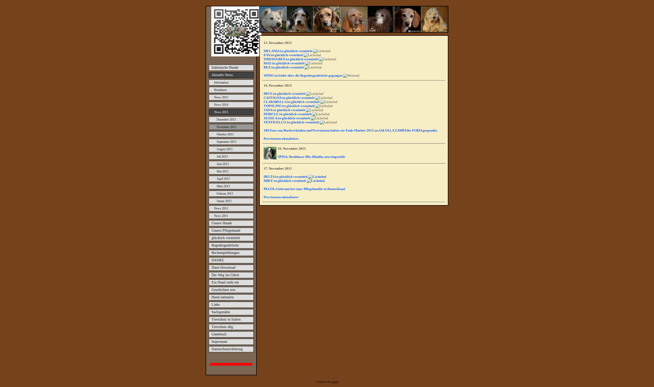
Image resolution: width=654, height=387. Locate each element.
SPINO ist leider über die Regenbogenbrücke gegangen (303, 75)
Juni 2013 (223, 164)
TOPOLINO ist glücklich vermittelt (289, 106)
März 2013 (223, 186)
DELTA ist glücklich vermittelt (286, 177)
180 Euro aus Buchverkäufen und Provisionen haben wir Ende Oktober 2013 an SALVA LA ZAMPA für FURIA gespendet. (351, 130)
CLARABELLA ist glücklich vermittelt (292, 102)
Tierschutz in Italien (226, 319)
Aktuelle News (222, 75)
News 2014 (221, 105)
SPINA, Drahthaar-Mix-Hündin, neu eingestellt (311, 157)
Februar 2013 (225, 193)
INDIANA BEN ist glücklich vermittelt (291, 59)
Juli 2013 (222, 156)
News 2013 (221, 112)
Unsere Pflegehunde (226, 230)
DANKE (218, 260)
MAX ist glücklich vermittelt (284, 63)
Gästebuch (219, 334)
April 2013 (223, 179)
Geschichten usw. (224, 290)
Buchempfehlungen (225, 253)
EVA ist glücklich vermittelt (283, 55)
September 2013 (226, 142)
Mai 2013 (222, 171)
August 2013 (224, 149)
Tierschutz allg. (223, 327)
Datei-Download (223, 267)
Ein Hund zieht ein (225, 282)
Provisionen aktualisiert (281, 138)
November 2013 (226, 127)
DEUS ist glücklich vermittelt (285, 94)
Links (216, 305)
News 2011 (221, 216)
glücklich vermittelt (226, 238)
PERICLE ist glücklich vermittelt (288, 114)
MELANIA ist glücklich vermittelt (288, 51)
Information (221, 82)
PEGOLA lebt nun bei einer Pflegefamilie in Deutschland (304, 189)
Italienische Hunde (225, 67)
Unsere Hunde (222, 223)
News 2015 (221, 97)
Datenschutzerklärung (227, 349)
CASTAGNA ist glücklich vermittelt (289, 98)
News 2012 (221, 208)
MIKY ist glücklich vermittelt (285, 181)
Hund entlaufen (223, 297)
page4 (334, 381)
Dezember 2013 (226, 119)
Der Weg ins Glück (225, 275)
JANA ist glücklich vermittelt (284, 110)
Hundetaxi (220, 90)
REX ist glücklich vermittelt (284, 67)
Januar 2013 (224, 201)
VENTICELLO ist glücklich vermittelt (291, 122)
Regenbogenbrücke (225, 245)
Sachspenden (221, 312)
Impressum (219, 342)
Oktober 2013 (225, 134)
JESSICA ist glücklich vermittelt (287, 118)
